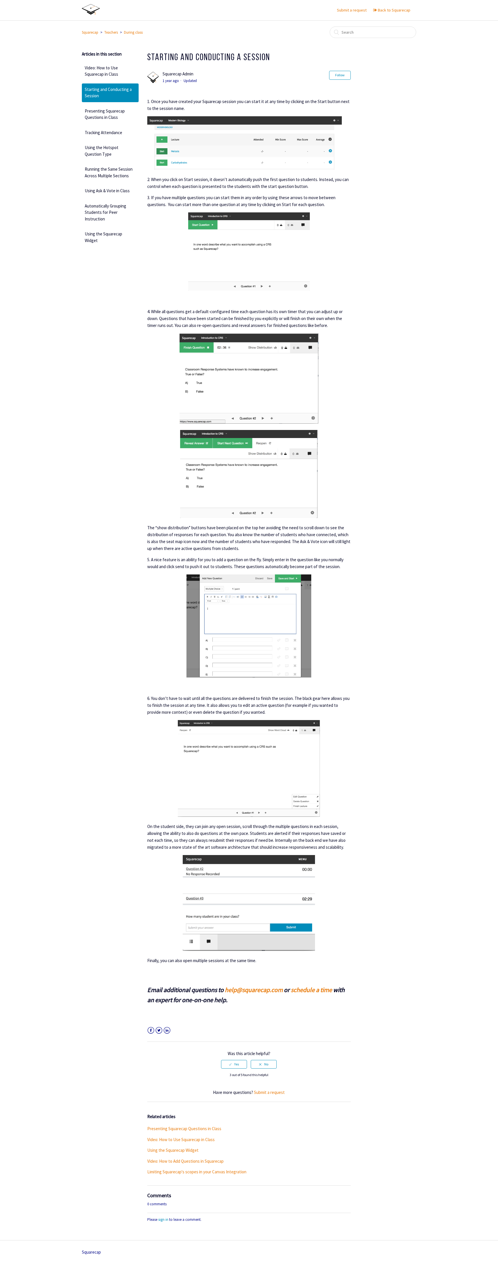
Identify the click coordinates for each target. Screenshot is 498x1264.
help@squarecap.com (254, 990)
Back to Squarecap (393, 10)
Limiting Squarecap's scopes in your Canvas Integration (196, 1171)
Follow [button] (340, 75)
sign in (163, 1219)
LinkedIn (167, 1030)
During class (133, 32)
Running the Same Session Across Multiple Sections (109, 172)
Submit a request (352, 10)
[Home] (91, 13)
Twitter (159, 1030)
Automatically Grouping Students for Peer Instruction (105, 212)
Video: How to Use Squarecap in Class (101, 71)
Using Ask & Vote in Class (107, 190)
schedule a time (311, 990)
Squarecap (90, 32)
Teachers (111, 32)
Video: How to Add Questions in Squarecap (185, 1161)
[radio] (234, 1064)
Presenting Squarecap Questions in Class (105, 114)
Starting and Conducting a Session (108, 93)
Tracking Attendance (103, 132)
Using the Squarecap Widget (103, 237)
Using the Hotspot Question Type (101, 151)
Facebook (150, 1030)
